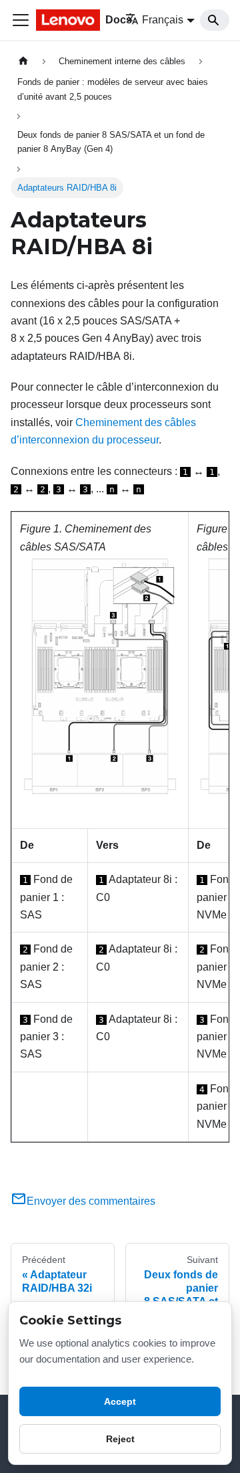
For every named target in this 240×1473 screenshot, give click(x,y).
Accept (120, 1401)
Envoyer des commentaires (91, 1201)
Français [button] (162, 19)
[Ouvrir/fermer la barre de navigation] (21, 20)
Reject (120, 1439)
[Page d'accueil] (23, 61)
